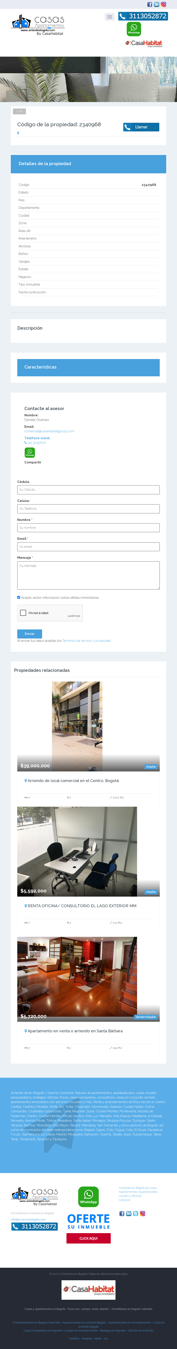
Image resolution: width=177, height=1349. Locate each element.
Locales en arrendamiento (81, 1330)
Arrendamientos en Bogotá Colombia (36, 1322)
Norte (97, 1338)
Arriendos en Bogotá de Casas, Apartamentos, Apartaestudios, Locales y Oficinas (138, 1191)
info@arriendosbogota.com (28, 1219)
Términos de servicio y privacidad (86, 641)
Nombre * (24, 520)
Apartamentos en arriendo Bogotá (84, 1322)
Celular (23, 501)
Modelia (87, 1338)
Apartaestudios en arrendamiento (129, 1322)
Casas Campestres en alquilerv (44, 1330)
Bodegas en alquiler (113, 1330)
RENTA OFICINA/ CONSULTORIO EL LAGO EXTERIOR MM (82, 906)
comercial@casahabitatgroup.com (49, 431)
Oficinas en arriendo (140, 1330)
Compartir (32, 462)
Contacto (124, 1200)
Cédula (23, 482)
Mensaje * (25, 558)
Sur (106, 1338)
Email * (22, 539)
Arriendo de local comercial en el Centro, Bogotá (73, 780)
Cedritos (74, 1338)
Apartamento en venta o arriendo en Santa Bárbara (75, 1031)
